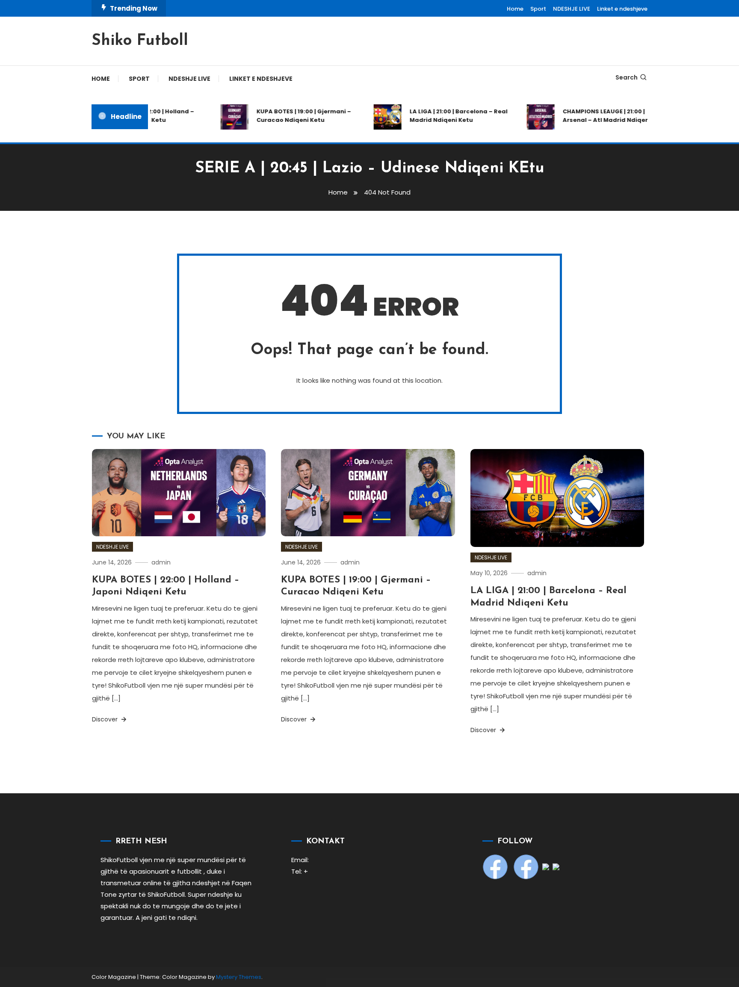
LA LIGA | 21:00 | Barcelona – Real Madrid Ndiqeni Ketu (447, 115)
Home (515, 9)
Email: (300, 859)
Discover (105, 719)
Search (626, 77)
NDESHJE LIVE (571, 9)
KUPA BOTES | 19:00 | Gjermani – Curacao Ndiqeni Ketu (292, 115)
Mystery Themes (238, 977)
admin (161, 562)
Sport (538, 9)
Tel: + (299, 871)
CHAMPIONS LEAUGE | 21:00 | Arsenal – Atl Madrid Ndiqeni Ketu (603, 115)
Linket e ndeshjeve (622, 9)
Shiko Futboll (140, 41)
